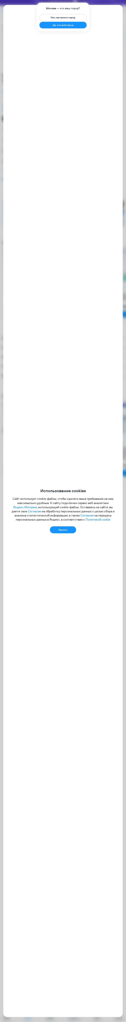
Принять (63, 529)
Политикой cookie (97, 519)
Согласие (34, 511)
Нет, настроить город (63, 17)
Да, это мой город (63, 25)
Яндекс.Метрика (25, 507)
